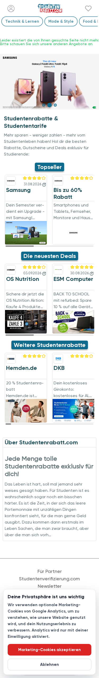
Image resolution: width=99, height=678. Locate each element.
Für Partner (49, 571)
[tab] (43, 105)
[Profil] (11, 8)
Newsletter (50, 586)
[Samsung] (49, 82)
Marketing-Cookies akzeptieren (49, 649)
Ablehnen (49, 664)
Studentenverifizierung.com (49, 578)
